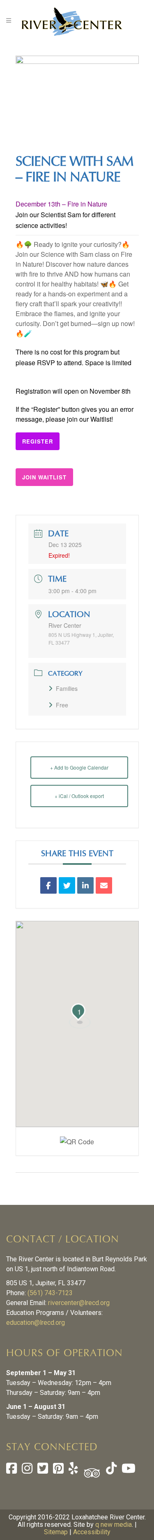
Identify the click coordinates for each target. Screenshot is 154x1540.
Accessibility (91, 1532)
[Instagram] (27, 1470)
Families (67, 688)
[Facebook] (11, 1470)
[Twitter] (42, 1470)
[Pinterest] (58, 1470)
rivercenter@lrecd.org (79, 1303)
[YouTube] (128, 1470)
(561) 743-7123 (50, 1293)
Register (37, 441)
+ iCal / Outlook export (79, 795)
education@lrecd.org (35, 1322)
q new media (113, 1524)
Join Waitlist (44, 477)
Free (62, 705)
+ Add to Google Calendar (79, 767)
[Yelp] (73, 1470)
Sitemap (56, 1532)
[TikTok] (110, 1470)
